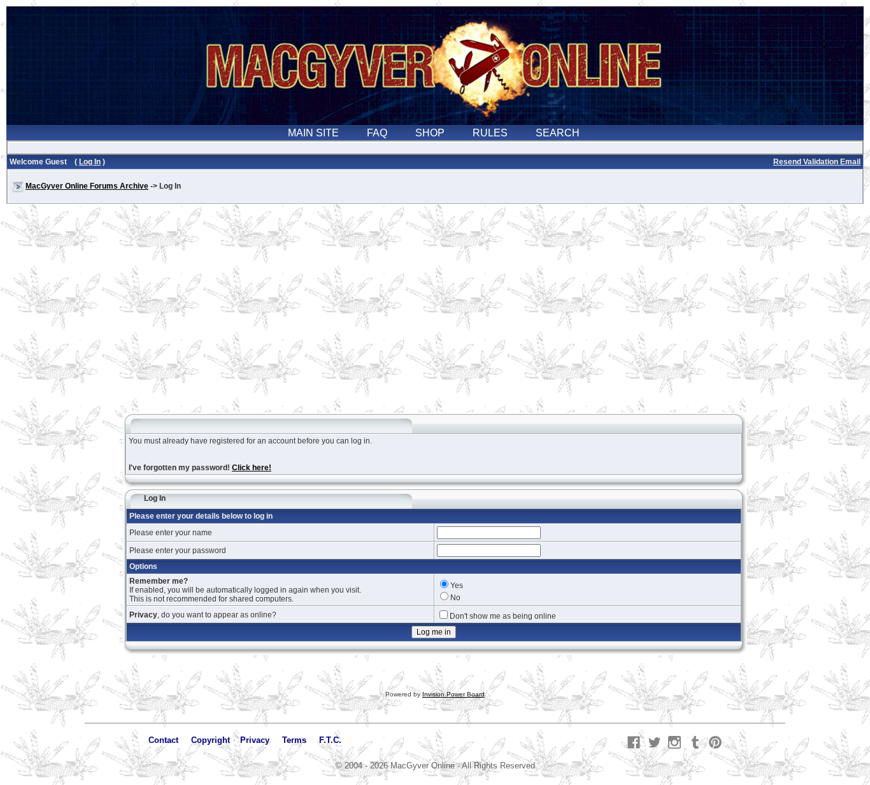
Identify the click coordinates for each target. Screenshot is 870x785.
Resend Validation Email (816, 161)
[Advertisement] (435, 315)
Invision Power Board (453, 694)
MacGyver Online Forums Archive (86, 186)
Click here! (251, 467)
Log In (90, 161)
